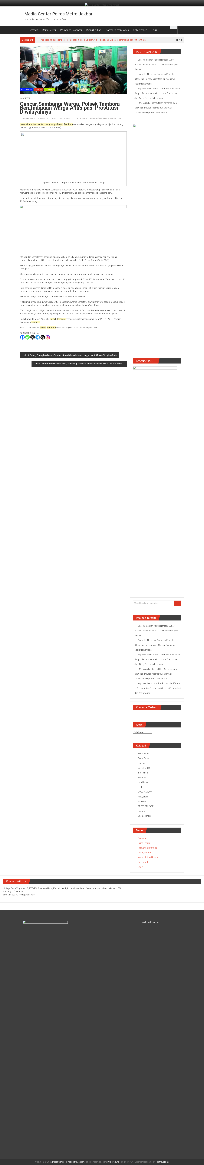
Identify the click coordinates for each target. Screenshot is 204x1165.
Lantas (141, 787)
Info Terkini (50, 90)
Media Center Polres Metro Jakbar (58, 13)
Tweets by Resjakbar (150, 922)
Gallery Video (140, 30)
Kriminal (142, 777)
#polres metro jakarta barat (96, 118)
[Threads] (42, 337)
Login (154, 30)
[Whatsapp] (27, 337)
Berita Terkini (49, 30)
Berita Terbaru (26, 90)
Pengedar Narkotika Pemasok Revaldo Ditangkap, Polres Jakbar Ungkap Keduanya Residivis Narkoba (155, 79)
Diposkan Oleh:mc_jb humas (34, 118)
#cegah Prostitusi (58, 118)
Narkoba (142, 801)
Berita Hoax (143, 753)
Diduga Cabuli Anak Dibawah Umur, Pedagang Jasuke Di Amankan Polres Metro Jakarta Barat (78, 363)
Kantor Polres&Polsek (117, 30)
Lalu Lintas (143, 782)
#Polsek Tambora (114, 118)
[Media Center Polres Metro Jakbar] (23, 30)
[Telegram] (37, 337)
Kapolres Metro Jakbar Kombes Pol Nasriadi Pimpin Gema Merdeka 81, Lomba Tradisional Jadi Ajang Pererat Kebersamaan (157, 93)
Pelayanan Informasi (71, 30)
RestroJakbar (162, 1162)
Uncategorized (144, 816)
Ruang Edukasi (93, 30)
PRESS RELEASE (146, 806)
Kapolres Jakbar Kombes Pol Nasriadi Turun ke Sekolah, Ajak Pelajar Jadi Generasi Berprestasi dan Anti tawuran (93, 40)
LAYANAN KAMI (145, 792)
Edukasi (39, 90)
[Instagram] (48, 337)
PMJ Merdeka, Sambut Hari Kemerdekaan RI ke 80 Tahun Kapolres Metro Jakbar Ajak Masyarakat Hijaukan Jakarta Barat (157, 108)
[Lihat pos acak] (181, 30)
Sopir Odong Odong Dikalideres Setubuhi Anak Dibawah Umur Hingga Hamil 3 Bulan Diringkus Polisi (70, 355)
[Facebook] (22, 337)
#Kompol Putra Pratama (75, 118)
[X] (32, 337)
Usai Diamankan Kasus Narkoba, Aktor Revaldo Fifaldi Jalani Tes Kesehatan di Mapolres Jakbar (157, 65)
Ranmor (142, 811)
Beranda (33, 30)
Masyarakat (143, 796)
